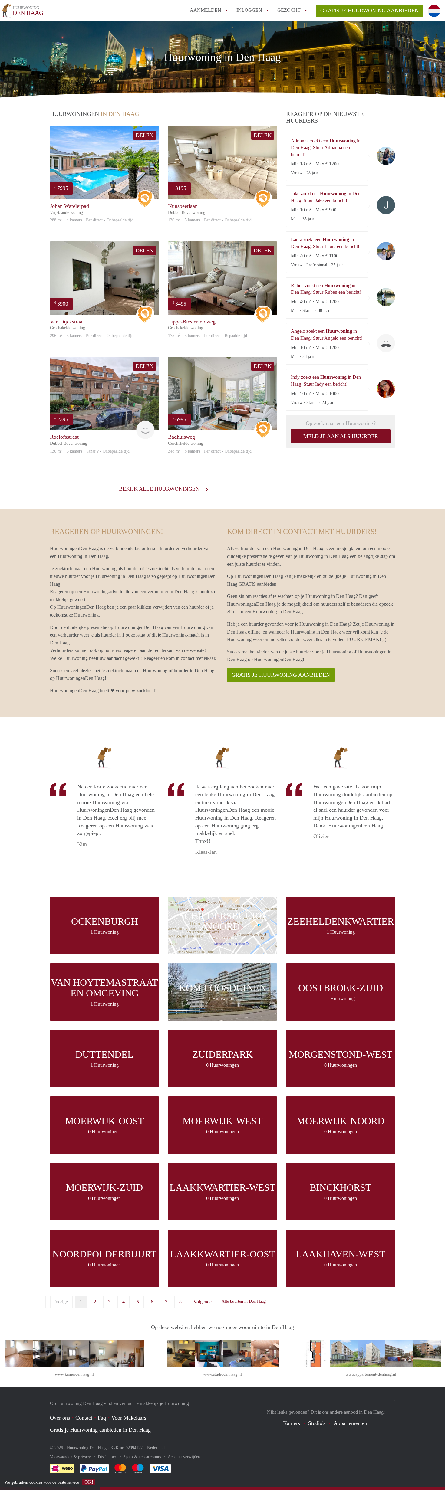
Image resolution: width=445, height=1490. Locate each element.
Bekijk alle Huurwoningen (160, 489)
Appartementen (350, 1423)
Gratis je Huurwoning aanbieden (369, 11)
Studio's (316, 1423)
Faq (102, 1418)
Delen (144, 135)
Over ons (60, 1418)
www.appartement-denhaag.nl (370, 1374)
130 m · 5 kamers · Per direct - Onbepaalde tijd (210, 220)
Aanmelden (205, 10)
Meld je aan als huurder (340, 436)
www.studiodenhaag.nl (222, 1374)
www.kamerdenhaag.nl (74, 1374)
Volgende (202, 1301)
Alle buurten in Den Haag (244, 1301)
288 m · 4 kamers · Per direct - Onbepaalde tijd (92, 220)
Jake (386, 205)
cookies (35, 1482)
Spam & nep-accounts (142, 1457)
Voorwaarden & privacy (71, 1457)
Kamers (291, 1423)
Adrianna (386, 156)
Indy (386, 389)
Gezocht (289, 10)
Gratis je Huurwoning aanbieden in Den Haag (100, 1430)
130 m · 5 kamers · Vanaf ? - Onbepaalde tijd (90, 451)
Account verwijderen (185, 1457)
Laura (386, 251)
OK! (88, 1482)
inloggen (249, 10)
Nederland (156, 1448)
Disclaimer (107, 1457)
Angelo (386, 343)
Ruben (386, 297)
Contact (83, 1418)
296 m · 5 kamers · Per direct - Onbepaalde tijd (92, 335)
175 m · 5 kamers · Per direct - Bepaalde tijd (207, 335)
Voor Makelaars (128, 1418)
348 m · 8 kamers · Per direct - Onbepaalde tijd (210, 451)
